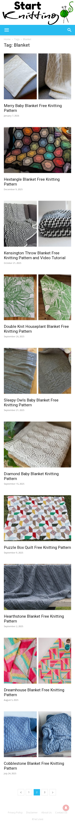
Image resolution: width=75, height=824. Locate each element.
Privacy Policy (15, 812)
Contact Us (61, 812)
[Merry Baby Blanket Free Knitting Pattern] (37, 76)
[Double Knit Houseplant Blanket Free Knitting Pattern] (37, 297)
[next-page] (52, 792)
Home (7, 39)
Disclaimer (32, 812)
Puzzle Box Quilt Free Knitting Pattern (37, 547)
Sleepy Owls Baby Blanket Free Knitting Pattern (31, 402)
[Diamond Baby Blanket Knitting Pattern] (37, 444)
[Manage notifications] (66, 808)
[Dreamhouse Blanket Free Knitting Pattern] (37, 660)
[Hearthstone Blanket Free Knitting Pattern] (37, 587)
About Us (46, 812)
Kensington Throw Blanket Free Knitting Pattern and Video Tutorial (35, 255)
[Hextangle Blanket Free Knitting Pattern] (37, 150)
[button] (6, 30)
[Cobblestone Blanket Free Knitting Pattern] (37, 734)
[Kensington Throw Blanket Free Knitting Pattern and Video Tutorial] (37, 223)
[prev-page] (21, 792)
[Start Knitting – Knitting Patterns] (37, 12)
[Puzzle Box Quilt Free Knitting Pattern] (37, 518)
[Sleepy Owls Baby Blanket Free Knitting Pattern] (37, 370)
